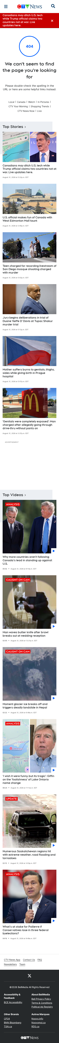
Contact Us (29, 959)
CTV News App (12, 959)
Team (22, 964)
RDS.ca (35, 1026)
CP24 (7, 1018)
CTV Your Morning (18, 106)
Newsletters (10, 964)
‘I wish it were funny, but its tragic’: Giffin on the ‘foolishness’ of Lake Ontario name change (28, 779)
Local (11, 102)
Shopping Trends (40, 106)
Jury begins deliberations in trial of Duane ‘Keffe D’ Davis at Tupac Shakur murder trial (28, 321)
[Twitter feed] (29, 976)
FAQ (40, 959)
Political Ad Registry (42, 1006)
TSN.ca (8, 1026)
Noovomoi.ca (38, 1022)
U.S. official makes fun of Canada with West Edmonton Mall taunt (27, 219)
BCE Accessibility (13, 1002)
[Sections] (6, 6)
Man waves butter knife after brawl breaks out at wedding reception (25, 634)
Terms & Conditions (41, 1002)
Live (39, 111)
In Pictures (43, 102)
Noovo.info (37, 1018)
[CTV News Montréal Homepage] (29, 6)
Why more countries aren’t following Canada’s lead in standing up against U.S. (27, 560)
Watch (31, 102)
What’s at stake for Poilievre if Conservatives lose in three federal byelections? (26, 930)
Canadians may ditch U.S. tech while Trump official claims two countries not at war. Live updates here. (29, 169)
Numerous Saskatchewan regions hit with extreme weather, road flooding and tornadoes (29, 855)
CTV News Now (26, 111)
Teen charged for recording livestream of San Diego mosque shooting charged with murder (29, 269)
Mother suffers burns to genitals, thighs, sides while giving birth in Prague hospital (29, 373)
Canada (21, 102)
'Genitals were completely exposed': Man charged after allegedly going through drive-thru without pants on (29, 425)
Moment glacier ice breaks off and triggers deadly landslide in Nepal (25, 706)
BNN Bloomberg (12, 1022)
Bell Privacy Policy (41, 998)
